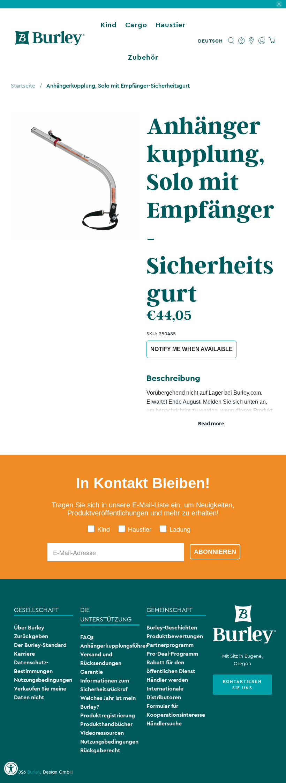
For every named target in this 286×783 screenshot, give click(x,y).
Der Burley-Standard (40, 645)
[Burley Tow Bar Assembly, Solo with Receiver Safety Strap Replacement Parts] (75, 176)
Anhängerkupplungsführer (114, 645)
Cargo (136, 24)
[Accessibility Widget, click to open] (11, 768)
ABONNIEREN (215, 551)
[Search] (231, 40)
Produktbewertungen (174, 636)
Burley (33, 772)
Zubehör (143, 57)
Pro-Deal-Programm (172, 653)
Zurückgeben (31, 636)
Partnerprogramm (170, 645)
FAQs (86, 637)
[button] (211, 40)
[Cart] (272, 40)
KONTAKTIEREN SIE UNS (242, 685)
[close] (279, 4)
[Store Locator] (252, 40)
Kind (108, 24)
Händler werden (167, 680)
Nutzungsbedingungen (43, 680)
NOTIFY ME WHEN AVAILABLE (191, 349)
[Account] (262, 40)
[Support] (241, 40)
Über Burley (29, 627)
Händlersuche (164, 723)
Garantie (91, 672)
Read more (211, 423)
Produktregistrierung (107, 715)
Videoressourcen (102, 733)
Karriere (24, 653)
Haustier (171, 24)
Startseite (23, 86)
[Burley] (50, 40)
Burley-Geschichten (171, 627)
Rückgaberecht (100, 750)
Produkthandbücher (106, 724)
